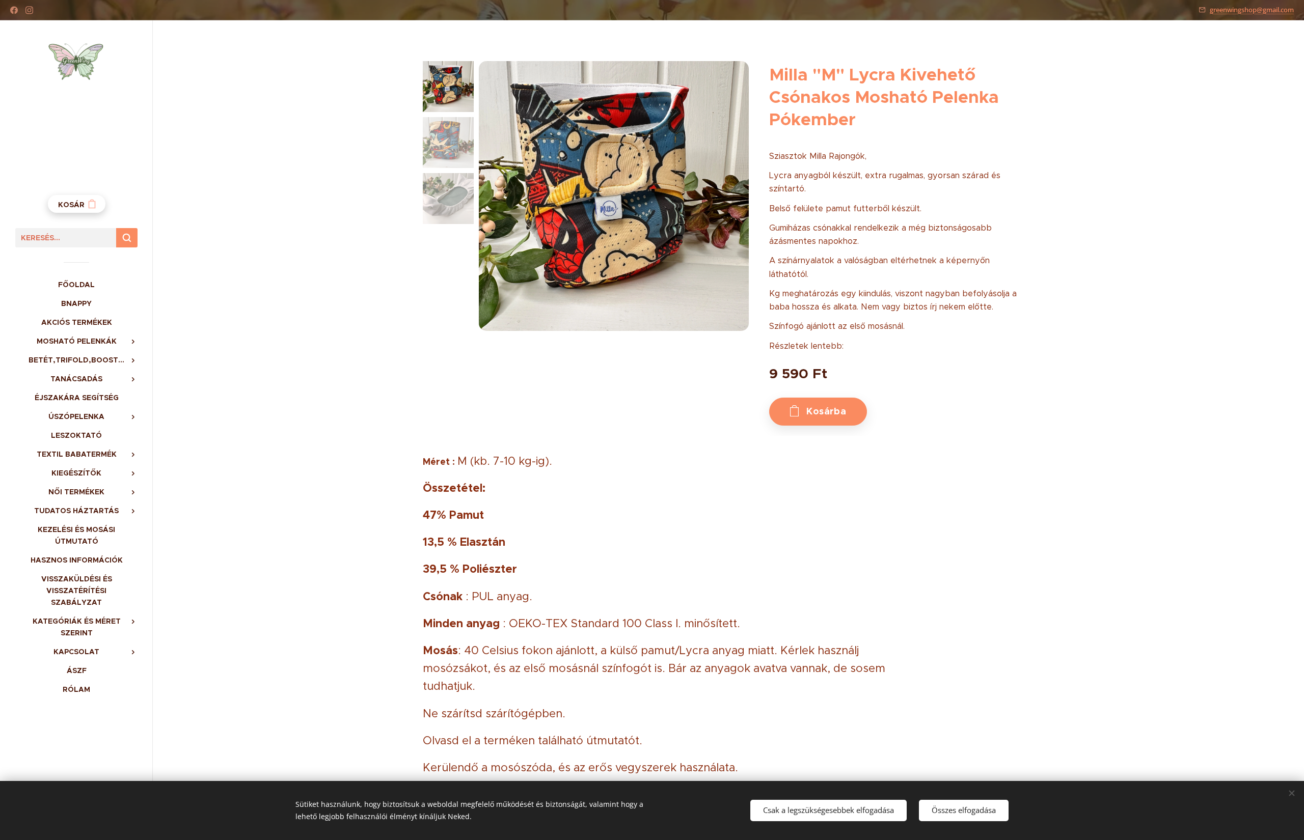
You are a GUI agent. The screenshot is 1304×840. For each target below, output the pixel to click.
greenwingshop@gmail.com (1252, 9)
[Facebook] (14, 10)
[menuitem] (76, 285)
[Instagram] (29, 10)
